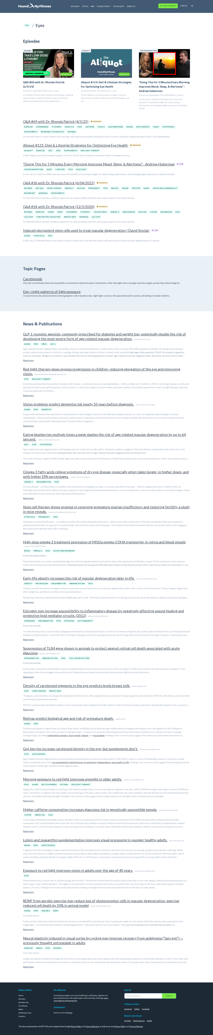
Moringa (43, 193)
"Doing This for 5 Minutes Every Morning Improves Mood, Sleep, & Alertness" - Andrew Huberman (99, 164)
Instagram (128, 1009)
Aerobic (46, 911)
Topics (85, 6)
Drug (44, 344)
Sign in (184, 6)
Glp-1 (53, 344)
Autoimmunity (85, 621)
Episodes (75, 6)
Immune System (77, 583)
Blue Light (81, 169)
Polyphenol (168, 127)
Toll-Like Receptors (79, 658)
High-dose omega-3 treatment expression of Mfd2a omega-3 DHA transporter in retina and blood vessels (104, 542)
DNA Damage (129, 212)
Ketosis (40, 188)
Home (20, 995)
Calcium (28, 217)
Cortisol (60, 169)
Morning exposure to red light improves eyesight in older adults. (72, 779)
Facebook (145, 1009)
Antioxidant (143, 127)
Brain (27, 551)
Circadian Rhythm (33, 169)
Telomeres (71, 212)
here (70, 1013)
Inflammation (43, 482)
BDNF (55, 911)
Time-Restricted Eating (48, 217)
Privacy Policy (76, 1026)
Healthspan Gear (24, 1013)
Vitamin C (85, 212)
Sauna (129, 127)
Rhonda (72, 132)
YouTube (127, 1021)
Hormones (29, 621)
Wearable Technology (52, 132)
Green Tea (40, 815)
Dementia (46, 409)
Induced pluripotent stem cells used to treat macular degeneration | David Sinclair (86, 230)
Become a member (168, 6)
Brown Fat (29, 193)
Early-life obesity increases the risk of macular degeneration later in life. (79, 578)
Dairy (156, 127)
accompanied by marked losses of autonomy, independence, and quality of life (90, 762)
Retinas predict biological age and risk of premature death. (68, 718)
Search (169, 995)
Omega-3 (69, 188)
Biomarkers (42, 127)
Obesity (28, 583)
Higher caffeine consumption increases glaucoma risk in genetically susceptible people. (90, 809)
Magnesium (166, 212)
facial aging (99, 735)
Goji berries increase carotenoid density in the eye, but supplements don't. (80, 749)
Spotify (149, 1021)
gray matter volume (78, 735)
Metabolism (42, 583)
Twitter (137, 1009)
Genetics (131, 6)
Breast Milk (70, 217)
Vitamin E (56, 127)
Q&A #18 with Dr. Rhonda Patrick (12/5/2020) (58, 206)
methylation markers (57, 735)
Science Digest (104, 6)
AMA (92, 6)
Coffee (153, 212)
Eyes (80, 127)
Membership (23, 1002)
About (20, 1009)
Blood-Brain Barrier (64, 551)
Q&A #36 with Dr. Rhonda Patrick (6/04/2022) (58, 183)
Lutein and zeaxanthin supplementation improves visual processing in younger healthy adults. (95, 840)
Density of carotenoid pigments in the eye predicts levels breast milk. (76, 685)
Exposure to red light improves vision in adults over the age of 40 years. (78, 870)
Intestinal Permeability (165, 188)
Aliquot (28, 150)
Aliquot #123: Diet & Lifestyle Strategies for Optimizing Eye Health (75, 145)
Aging (51, 212)
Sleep (49, 169)
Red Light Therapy (90, 150)
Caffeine (89, 127)
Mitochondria (49, 784)
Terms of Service (92, 1026)
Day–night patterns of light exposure (52, 291)
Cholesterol (100, 212)
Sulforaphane (115, 127)
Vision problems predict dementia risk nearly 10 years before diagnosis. (78, 404)
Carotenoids (32, 279)
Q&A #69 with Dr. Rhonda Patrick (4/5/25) (55, 121)
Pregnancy (94, 188)
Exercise (28, 127)
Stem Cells (39, 236)
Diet (50, 150)
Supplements (30, 132)
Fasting (81, 188)
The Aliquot (119, 6)
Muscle (115, 188)
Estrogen (69, 621)
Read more (28, 360)
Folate (101, 127)
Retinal (64, 784)
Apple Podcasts (139, 1021)
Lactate (96, 217)
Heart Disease (54, 188)
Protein (136, 188)
